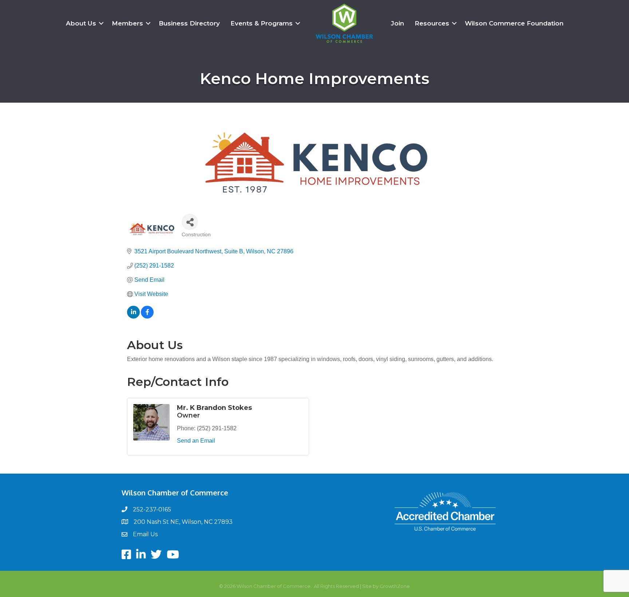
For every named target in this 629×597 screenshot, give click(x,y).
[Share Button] (190, 222)
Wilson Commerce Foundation (514, 23)
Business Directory (189, 23)
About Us (81, 23)
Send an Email (196, 441)
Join (397, 23)
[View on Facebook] (147, 316)
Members (127, 23)
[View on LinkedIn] (133, 316)
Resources (432, 23)
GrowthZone (395, 586)
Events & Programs (261, 23)
